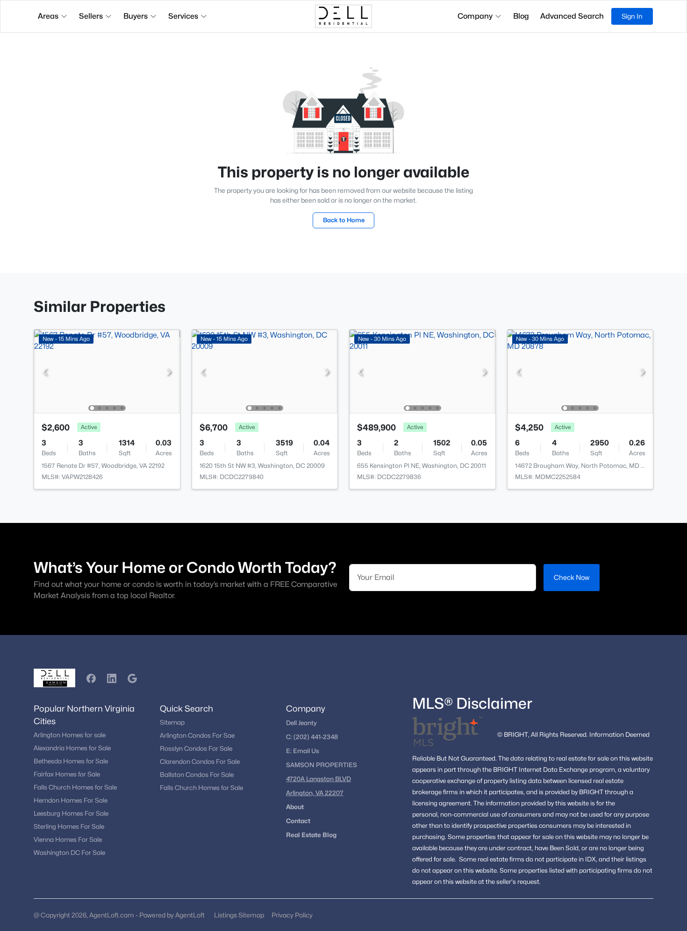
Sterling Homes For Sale (69, 826)
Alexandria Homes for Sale (72, 748)
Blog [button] (521, 16)
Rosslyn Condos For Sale (196, 748)
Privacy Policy (292, 915)
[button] (91, 678)
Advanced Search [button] (572, 16)
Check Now (571, 577)
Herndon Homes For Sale (70, 800)
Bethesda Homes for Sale (71, 761)
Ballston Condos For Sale (197, 774)
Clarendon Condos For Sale (200, 761)
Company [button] (475, 16)
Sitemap (172, 722)
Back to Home (344, 220)
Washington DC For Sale (69, 852)
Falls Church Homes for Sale (75, 787)
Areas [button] (48, 16)
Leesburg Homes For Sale (71, 813)
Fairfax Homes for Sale (67, 774)
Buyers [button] (135, 16)
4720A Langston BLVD (318, 779)
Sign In (632, 16)
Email (302, 751)
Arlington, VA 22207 (315, 793)
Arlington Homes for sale (70, 735)
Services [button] (183, 16)
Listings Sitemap (239, 915)
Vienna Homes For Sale (68, 839)
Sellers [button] (91, 16)
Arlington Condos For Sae (197, 735)
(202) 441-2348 (315, 737)
